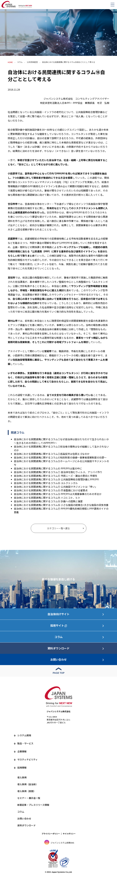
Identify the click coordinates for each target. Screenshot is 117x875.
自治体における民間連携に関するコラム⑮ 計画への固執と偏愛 (48, 501)
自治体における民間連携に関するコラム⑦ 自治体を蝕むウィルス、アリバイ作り (58, 472)
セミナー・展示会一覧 (28, 798)
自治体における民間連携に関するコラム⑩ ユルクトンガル (46, 483)
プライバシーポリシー (51, 833)
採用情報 (22, 767)
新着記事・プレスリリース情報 (33, 804)
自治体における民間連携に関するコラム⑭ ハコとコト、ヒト (47, 497)
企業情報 (22, 751)
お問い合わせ (58, 659)
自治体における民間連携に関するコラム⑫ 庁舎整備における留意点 (51, 490)
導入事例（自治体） (27, 784)
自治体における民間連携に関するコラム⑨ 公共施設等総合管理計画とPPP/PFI (56, 479)
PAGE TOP (58, 673)
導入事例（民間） (26, 791)
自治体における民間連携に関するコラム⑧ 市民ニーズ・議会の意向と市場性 (55, 476)
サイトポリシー (69, 833)
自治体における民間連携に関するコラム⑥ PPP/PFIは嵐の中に (48, 468)
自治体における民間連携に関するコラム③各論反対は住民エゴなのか (51, 454)
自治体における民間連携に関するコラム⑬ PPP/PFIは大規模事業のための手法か (57, 494)
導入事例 (22, 777)
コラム (20, 62)
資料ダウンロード (58, 648)
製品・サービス (25, 743)
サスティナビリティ (27, 759)
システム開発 (24, 735)
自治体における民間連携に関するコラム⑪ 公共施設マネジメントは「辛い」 (55, 486)
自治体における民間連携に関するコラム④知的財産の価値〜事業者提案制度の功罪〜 (60, 457)
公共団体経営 (32, 62)
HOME (10, 62)
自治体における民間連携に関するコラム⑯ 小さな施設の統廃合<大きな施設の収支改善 (61, 505)
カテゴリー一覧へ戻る (58, 528)
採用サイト (57, 625)
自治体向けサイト (58, 614)
